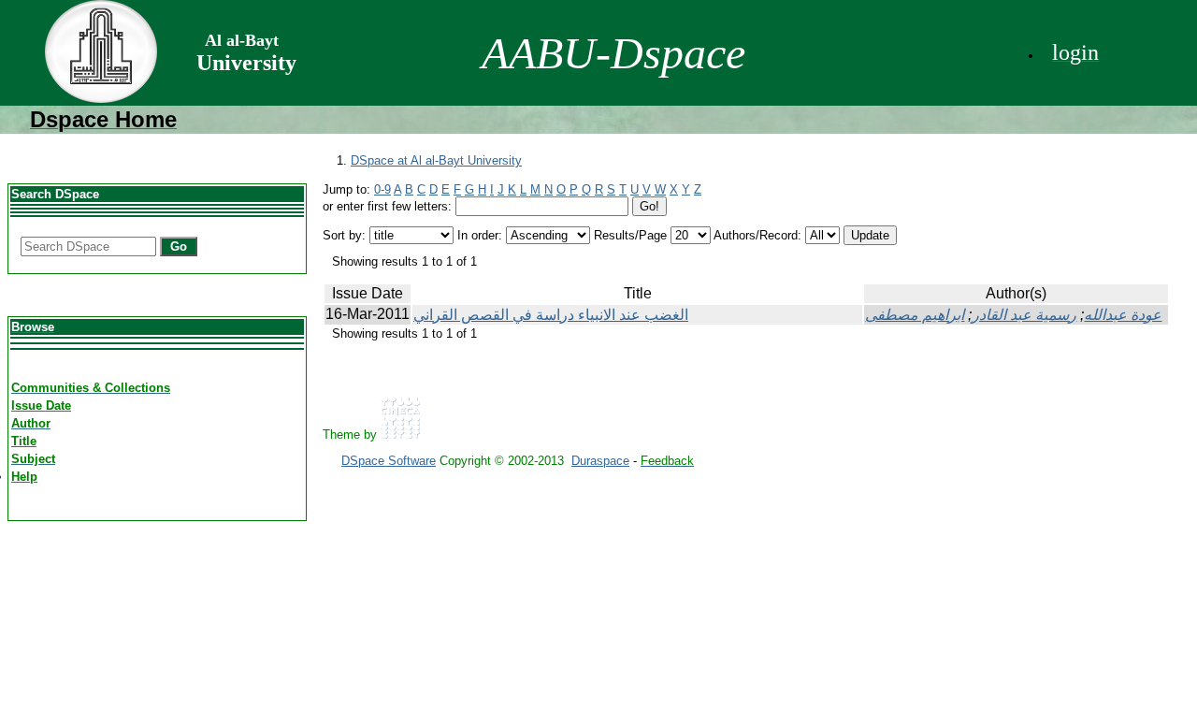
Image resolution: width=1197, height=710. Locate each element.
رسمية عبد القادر (1024, 315)
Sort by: (344, 235)
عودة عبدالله (1122, 315)
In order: (479, 235)
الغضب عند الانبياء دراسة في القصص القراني (550, 315)
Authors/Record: (757, 235)
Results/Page (630, 235)
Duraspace (600, 461)
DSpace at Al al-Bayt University (436, 160)
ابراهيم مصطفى (914, 315)
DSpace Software (388, 461)
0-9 (382, 189)
